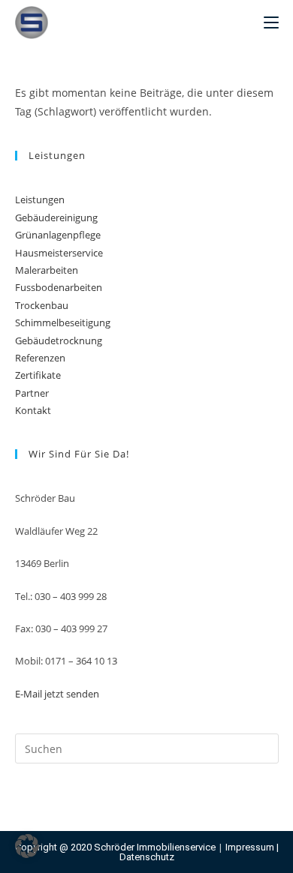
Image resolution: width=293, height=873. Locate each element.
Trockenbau (41, 305)
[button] (27, 846)
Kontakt (33, 410)
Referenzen (40, 357)
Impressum (249, 847)
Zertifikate (38, 375)
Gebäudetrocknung (58, 340)
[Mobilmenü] (271, 22)
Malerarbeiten (46, 270)
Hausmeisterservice (59, 253)
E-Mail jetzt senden (57, 693)
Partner (32, 393)
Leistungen (40, 199)
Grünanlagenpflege (58, 235)
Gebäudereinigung (56, 217)
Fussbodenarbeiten (58, 287)
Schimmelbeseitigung (62, 322)
